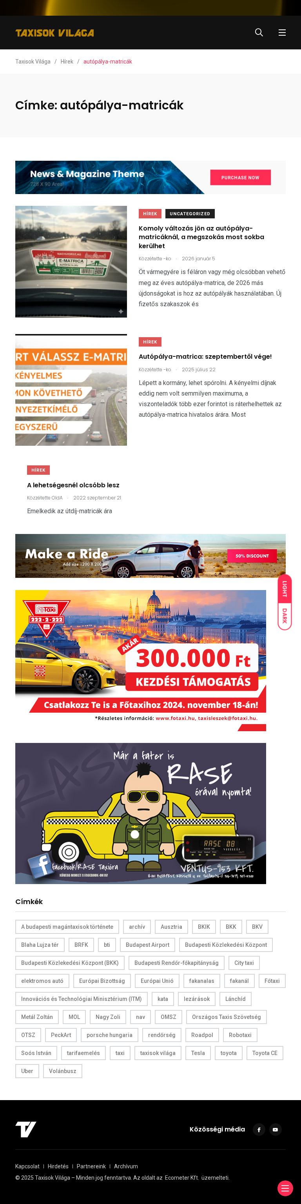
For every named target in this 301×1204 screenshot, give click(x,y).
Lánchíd (235, 999)
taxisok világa (158, 1053)
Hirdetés (58, 1166)
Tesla (198, 1053)
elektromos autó (42, 981)
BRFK (81, 945)
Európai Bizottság (102, 981)
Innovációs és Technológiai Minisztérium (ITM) (81, 999)
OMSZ (168, 1017)
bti (107, 945)
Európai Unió (157, 981)
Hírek (150, 213)
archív (137, 927)
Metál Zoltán (37, 1017)
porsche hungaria (109, 1035)
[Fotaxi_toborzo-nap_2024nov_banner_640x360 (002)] (140, 660)
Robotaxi (240, 1035)
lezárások (197, 999)
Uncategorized (190, 213)
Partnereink (91, 1166)
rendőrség (162, 1035)
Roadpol (202, 1035)
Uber (27, 1071)
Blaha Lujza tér (40, 945)
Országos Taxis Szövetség (226, 1017)
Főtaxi (272, 981)
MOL (74, 1017)
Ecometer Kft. (182, 1178)
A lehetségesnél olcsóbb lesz (73, 484)
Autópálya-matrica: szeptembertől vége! (205, 356)
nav (140, 1017)
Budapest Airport (147, 945)
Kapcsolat (27, 1166)
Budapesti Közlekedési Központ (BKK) (70, 963)
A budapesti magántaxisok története (67, 927)
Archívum (126, 1166)
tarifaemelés (83, 1053)
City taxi (244, 963)
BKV (257, 927)
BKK (231, 927)
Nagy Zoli (108, 1017)
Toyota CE (264, 1053)
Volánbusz (62, 1071)
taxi (120, 1053)
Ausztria (171, 927)
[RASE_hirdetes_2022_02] (140, 812)
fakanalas (201, 981)
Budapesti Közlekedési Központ (226, 945)
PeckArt (61, 1035)
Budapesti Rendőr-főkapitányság (176, 963)
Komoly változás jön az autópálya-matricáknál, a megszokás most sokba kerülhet (201, 237)
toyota (229, 1053)
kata (163, 999)
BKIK (204, 927)
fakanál (239, 981)
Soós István (36, 1053)
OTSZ (28, 1035)
